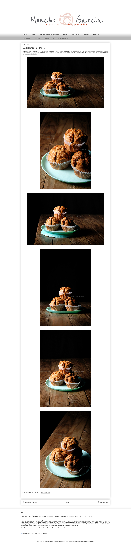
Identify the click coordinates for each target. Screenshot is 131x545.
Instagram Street (63, 38)
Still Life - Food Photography (49, 34)
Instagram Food (49, 38)
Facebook (26, 38)
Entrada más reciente (30, 502)
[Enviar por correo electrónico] (42, 492)
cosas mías (41, 516)
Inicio (25, 34)
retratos (77, 516)
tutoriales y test (86, 516)
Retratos (65, 34)
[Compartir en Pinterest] (49, 492)
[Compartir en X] (45, 492)
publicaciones (70, 516)
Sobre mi (96, 34)
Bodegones (26, 516)
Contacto (86, 34)
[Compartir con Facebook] (47, 492)
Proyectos (75, 34)
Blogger (91, 541)
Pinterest (37, 38)
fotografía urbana (59, 516)
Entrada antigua (103, 502)
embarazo (50, 516)
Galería (33, 34)
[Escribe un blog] (43, 492)
